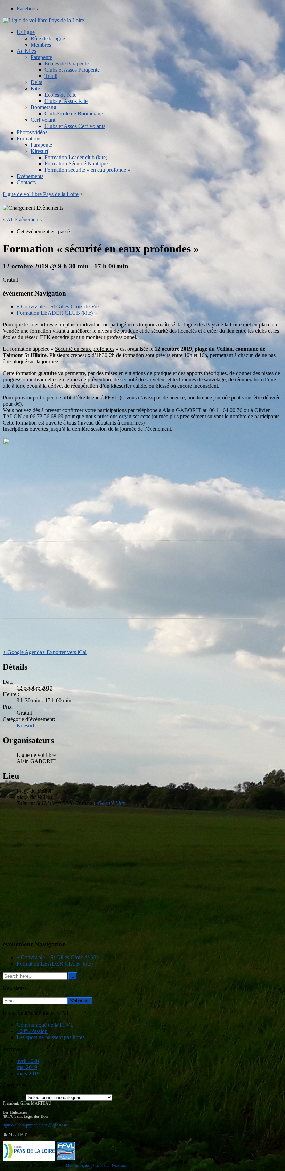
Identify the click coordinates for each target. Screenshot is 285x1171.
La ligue (26, 32)
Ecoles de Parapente (66, 63)
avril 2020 (28, 1061)
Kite (35, 88)
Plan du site (100, 1166)
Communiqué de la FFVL (45, 1025)
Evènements (30, 176)
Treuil (50, 76)
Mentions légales (78, 1166)
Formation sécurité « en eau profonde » (87, 170)
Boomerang (43, 107)
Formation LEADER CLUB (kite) (57, 313)
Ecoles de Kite (60, 95)
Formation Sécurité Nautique (76, 164)
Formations (29, 139)
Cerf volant (43, 120)
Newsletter (119, 1166)
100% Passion (32, 1031)
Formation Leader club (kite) (75, 157)
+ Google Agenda (22, 652)
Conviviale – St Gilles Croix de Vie (58, 306)
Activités (26, 51)
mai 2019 (27, 1067)
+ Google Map (108, 803)
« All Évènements (22, 220)
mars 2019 (28, 1073)
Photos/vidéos (32, 132)
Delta (36, 82)
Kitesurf (39, 151)
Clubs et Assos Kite (66, 101)
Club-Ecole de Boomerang (73, 113)
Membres (41, 45)
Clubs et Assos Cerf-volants (74, 126)
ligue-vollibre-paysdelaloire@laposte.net (36, 1125)
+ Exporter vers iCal (64, 652)
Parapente (41, 57)
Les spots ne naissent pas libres (50, 1037)
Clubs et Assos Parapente (72, 70)
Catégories (14, 1097)
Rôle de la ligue (48, 38)
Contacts (26, 182)
